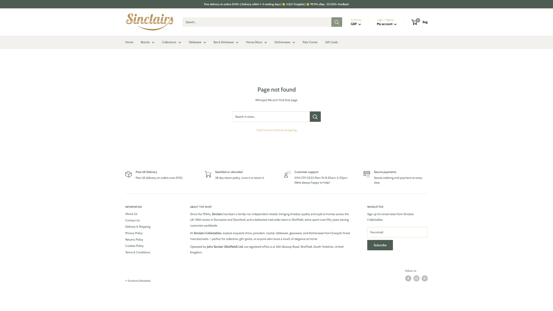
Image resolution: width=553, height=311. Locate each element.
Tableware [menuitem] (195, 42)
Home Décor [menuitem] (254, 42)
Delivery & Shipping (137, 226)
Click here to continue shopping (276, 130)
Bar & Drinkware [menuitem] (224, 42)
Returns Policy (134, 239)
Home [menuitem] (129, 42)
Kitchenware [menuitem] (282, 42)
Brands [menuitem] (145, 42)
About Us (131, 214)
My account (385, 24)
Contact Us (132, 220)
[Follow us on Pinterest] (425, 278)
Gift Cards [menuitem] (331, 42)
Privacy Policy (134, 233)
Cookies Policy (134, 246)
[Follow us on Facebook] (408, 278)
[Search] (336, 22)
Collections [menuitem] (169, 42)
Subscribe (380, 245)
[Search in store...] (315, 116)
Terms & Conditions (137, 252)
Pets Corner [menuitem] (310, 42)
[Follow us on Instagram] (416, 278)
